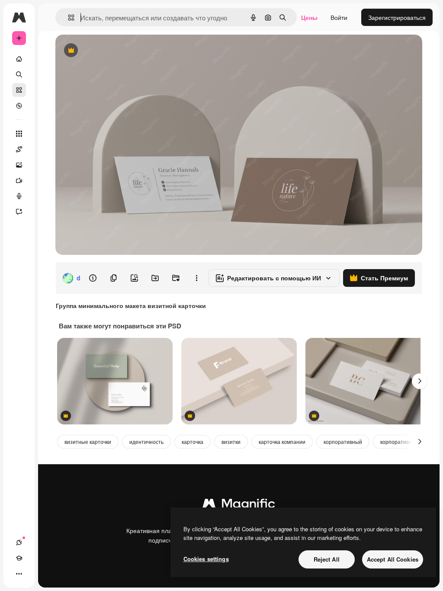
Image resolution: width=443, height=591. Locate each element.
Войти (339, 17)
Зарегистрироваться (397, 17)
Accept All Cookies (392, 559)
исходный (113, 50)
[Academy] (19, 558)
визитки (231, 441)
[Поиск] (19, 74)
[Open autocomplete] (68, 17)
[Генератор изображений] (19, 165)
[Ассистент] (19, 211)
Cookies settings (206, 559)
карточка (192, 441)
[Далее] (419, 381)
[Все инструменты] (19, 134)
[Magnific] (238, 505)
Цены (309, 17)
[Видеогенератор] (19, 180)
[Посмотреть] (19, 105)
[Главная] (19, 59)
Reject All (327, 559)
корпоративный (343, 441)
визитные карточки (87, 441)
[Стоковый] (19, 90)
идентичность (146, 441)
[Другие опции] (196, 278)
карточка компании (282, 441)
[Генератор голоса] (19, 196)
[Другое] (19, 574)
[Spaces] (19, 149)
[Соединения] (19, 542)
